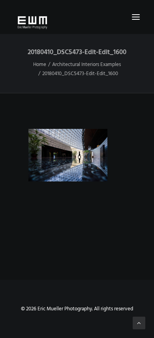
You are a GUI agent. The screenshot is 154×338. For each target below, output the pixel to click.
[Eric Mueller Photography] (77, 22)
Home (39, 64)
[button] (136, 17)
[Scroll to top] (139, 323)
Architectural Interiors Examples (86, 64)
